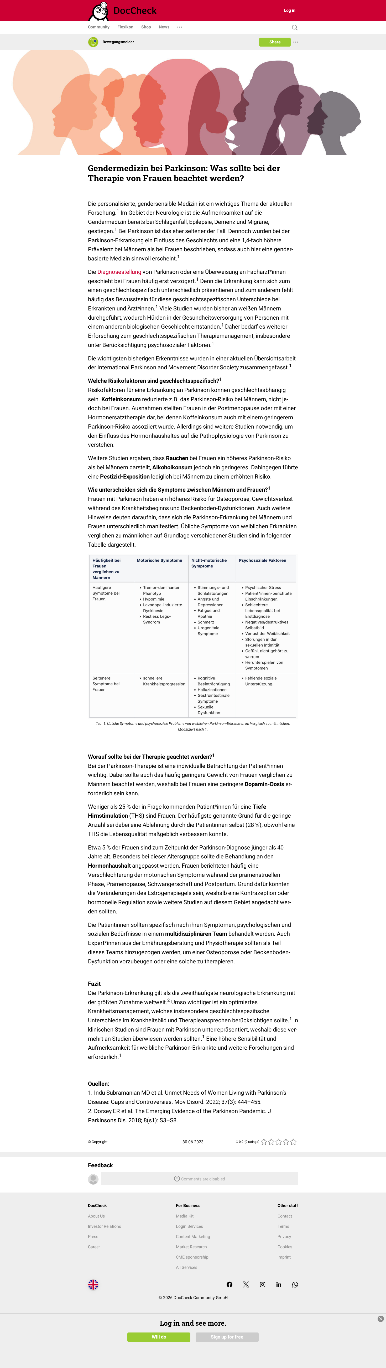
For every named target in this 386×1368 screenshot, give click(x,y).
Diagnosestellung (119, 272)
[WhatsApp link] (295, 1284)
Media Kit (185, 1216)
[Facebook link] (229, 1284)
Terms (283, 1226)
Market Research (191, 1246)
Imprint (284, 1257)
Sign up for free (227, 1337)
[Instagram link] (262, 1284)
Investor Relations (104, 1226)
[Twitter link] (246, 1284)
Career (94, 1246)
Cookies (285, 1246)
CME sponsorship (192, 1257)
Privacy (284, 1236)
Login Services (189, 1226)
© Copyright (98, 1142)
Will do (159, 1337)
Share (275, 41)
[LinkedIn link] (279, 1284)
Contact (285, 1216)
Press (93, 1236)
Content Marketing (193, 1236)
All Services (186, 1267)
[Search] (293, 27)
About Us (96, 1216)
